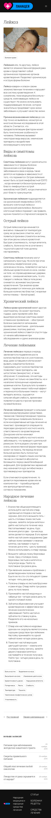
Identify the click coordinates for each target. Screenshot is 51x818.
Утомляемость (10, 699)
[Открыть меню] (46, 6)
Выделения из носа (26, 671)
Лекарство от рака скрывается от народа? (19, 777)
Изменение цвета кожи (33, 676)
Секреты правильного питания (15, 757)
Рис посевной (13, 717)
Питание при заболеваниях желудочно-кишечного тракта (19, 746)
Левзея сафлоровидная (33, 717)
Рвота (20, 685)
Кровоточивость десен (14, 681)
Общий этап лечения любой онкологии (18, 767)
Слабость (30, 685)
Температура (10, 690)
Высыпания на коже (12, 676)
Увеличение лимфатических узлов (18, 695)
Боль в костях (10, 671)
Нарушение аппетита (34, 681)
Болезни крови (10, 57)
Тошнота (22, 690)
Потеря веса (10, 685)
